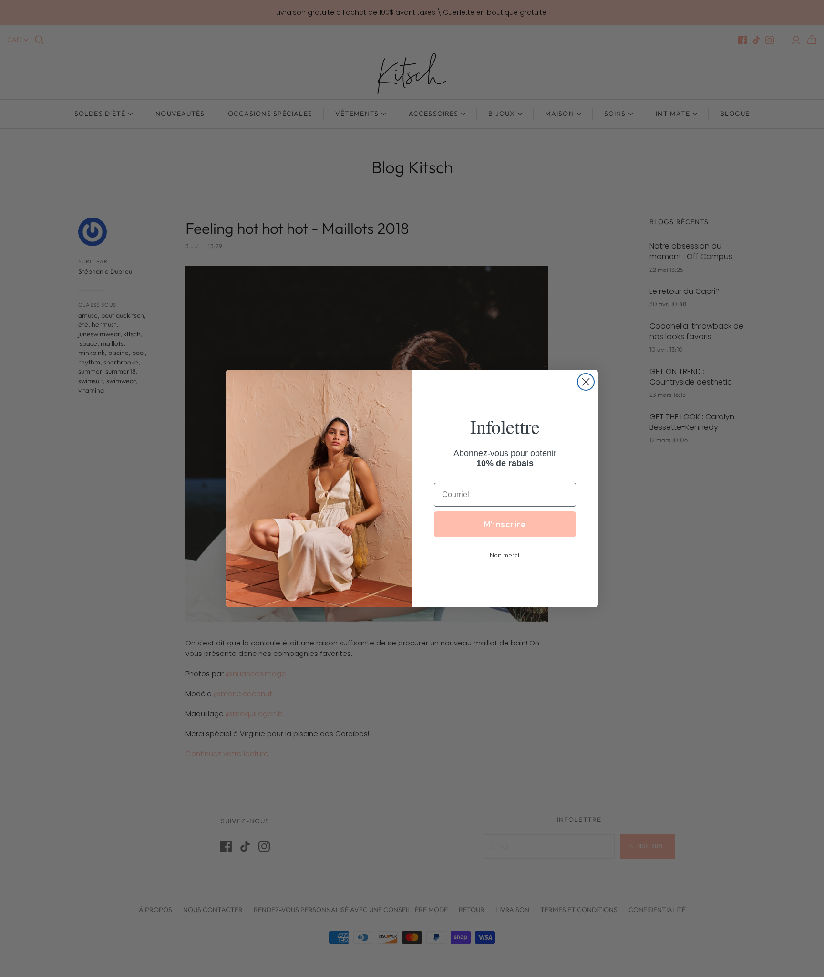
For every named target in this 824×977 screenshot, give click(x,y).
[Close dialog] (585, 382)
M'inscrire (505, 524)
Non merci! (505, 555)
